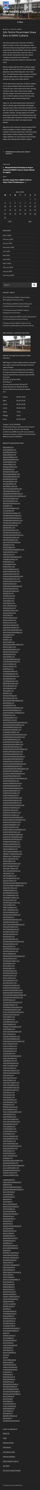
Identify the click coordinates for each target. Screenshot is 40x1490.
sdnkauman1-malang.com (11, 856)
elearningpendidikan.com (11, 474)
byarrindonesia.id (9, 1192)
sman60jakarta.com (9, 1129)
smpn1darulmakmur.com (11, 1121)
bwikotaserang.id (8, 1284)
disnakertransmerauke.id (11, 1421)
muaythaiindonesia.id (10, 1369)
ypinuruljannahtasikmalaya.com (13, 1165)
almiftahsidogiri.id (9, 1323)
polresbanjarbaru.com (10, 980)
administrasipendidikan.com (12, 489)
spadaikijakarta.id (9, 1180)
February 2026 (8, 239)
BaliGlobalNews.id (9, 1379)
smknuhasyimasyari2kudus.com (14, 1041)
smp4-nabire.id (8, 1274)
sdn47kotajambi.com (10, 1109)
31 (5, 217)
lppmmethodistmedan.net (11, 542)
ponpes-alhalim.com (10, 666)
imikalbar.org (7, 637)
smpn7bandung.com (10, 1078)
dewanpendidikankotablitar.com (13, 725)
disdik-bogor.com (9, 1151)
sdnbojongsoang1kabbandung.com (15, 883)
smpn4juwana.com (9, 608)
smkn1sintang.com (9, 1034)
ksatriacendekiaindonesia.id (12, 1187)
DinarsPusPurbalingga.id (11, 1391)
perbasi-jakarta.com (9, 620)
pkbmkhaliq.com (8, 703)
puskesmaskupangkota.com (12, 803)
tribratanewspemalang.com (12, 518)
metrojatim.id (7, 1372)
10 (5, 206)
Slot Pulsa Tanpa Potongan (12, 1470)
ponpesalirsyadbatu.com (11, 732)
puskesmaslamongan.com (11, 832)
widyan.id (6, 1333)
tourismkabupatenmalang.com (13, 1012)
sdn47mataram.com (10, 876)
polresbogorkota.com (10, 973)
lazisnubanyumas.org (10, 698)
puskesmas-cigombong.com (12, 839)
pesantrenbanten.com (10, 1148)
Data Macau (7, 1447)
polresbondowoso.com (10, 951)
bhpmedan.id (7, 1418)
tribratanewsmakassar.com (12, 523)
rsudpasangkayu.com (10, 717)
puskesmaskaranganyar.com (12, 800)
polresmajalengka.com (10, 939)
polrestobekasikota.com (11, 949)
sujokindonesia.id (9, 1197)
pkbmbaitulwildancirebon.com (13, 644)
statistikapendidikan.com (11, 476)
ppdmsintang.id (8, 1362)
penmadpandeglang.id (10, 1248)
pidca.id (5, 1357)
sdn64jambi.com (8, 873)
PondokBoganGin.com (10, 681)
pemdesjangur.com (9, 678)
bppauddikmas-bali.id (10, 1238)
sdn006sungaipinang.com (11, 844)
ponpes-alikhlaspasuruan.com (13, 751)
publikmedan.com (9, 547)
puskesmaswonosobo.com (12, 581)
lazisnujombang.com (10, 695)
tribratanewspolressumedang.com (14, 496)
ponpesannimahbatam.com (12, 729)
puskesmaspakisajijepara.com (13, 788)
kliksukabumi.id (8, 447)
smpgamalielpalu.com (10, 1005)
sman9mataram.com (10, 1131)
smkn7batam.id (8, 1411)
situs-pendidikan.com (10, 481)
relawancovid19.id (9, 1335)
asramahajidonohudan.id (11, 1328)
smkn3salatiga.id (8, 1277)
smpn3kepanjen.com (10, 1102)
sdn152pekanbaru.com (10, 895)
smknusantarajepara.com (11, 1039)
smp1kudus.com (8, 1075)
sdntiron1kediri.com (10, 880)
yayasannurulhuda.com (11, 625)
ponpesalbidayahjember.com (12, 766)
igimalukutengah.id (9, 1211)
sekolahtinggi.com (9, 1000)
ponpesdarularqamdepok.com (13, 744)
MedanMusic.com (9, 566)
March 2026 (7, 235)
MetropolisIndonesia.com (11, 503)
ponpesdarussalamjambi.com (13, 754)
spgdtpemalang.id (9, 1236)
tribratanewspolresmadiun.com (13, 941)
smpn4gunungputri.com (11, 1070)
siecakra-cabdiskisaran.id (11, 1296)
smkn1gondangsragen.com (12, 1031)
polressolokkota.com (10, 958)
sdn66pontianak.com (10, 890)
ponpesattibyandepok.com (12, 776)
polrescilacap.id (8, 1343)
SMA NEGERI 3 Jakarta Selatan (18, 13)
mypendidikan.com (9, 464)
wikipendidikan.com (9, 462)
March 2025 (7, 263)
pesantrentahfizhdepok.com (12, 710)
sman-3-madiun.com (10, 1046)
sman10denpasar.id (9, 1360)
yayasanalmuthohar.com (11, 627)
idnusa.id (6, 1355)
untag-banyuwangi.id (10, 1345)
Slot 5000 (6, 1466)
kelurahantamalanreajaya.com (13, 700)
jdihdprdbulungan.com (10, 683)
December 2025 (8, 247)
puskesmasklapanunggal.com (13, 834)
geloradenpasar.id (9, 1267)
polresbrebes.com (9, 968)
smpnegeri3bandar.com (11, 1090)
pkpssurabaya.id (8, 1233)
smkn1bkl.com (8, 615)
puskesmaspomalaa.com (11, 574)
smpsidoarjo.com (9, 1092)
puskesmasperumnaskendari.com (14, 820)
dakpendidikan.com (9, 454)
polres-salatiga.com (9, 953)
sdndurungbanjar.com (10, 849)
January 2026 (7, 243)
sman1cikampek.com (10, 1155)
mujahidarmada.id (9, 1326)
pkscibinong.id (8, 1399)
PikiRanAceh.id (8, 1374)
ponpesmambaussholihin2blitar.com (15, 749)
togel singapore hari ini (10, 1461)
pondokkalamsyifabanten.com (13, 708)
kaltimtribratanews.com (11, 530)
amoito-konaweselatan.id (11, 1279)
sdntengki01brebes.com (11, 897)
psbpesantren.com (9, 715)
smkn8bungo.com (9, 596)
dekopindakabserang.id (11, 1389)
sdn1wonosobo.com (10, 900)
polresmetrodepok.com (11, 498)
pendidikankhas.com (10, 452)
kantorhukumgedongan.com (12, 630)
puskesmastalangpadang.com (13, 576)
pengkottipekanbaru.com (11, 649)
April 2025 (6, 259)
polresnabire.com (9, 966)
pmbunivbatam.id (9, 1209)
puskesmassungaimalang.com (13, 817)
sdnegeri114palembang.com (12, 854)
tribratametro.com (9, 527)
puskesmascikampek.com (11, 790)
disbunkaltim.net (8, 635)
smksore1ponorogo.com (11, 1014)
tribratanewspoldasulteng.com (13, 535)
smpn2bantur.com (9, 603)
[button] (20, 408)
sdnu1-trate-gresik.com (11, 859)
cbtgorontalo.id (8, 1262)
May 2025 (6, 255)
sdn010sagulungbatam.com (12, 851)
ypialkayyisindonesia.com (11, 1170)
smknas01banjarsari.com (11, 1036)
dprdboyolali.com (9, 936)
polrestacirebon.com (10, 983)
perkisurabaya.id (8, 1396)
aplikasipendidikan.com (11, 459)
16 (35, 206)
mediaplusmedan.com (10, 559)
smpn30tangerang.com (11, 1063)
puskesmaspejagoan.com (11, 824)
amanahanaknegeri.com (11, 508)
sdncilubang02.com (9, 688)
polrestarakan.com (9, 963)
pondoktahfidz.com (9, 705)
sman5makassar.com (10, 1048)
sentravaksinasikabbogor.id (12, 1182)
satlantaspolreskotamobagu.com (14, 956)
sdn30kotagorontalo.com (11, 902)
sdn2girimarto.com (9, 613)
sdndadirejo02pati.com (10, 922)
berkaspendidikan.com (10, 472)
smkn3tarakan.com (9, 1141)
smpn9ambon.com (9, 1114)
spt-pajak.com (7, 506)
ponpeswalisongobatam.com (12, 771)
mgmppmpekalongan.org (11, 659)
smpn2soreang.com (9, 1068)
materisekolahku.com (10, 552)
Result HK (6, 1433)
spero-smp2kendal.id (10, 1204)
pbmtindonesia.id (9, 1289)
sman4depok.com (9, 1134)
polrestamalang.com (10, 971)
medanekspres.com (9, 564)
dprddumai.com (8, 593)
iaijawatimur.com (8, 545)
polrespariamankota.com (11, 985)
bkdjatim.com (7, 639)
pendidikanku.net (9, 469)
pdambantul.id (8, 1223)
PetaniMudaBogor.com (10, 540)
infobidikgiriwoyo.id (9, 1313)
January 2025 (7, 271)
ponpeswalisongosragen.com (13, 742)
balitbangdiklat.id (9, 1287)
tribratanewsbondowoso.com (13, 520)
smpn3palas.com (8, 600)
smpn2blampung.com (10, 1124)
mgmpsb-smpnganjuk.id (11, 1265)
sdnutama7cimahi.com (10, 932)
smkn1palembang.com (10, 1143)
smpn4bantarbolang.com (11, 661)
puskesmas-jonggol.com (11, 815)
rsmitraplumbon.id (9, 1404)
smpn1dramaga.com (10, 1058)
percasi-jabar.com (9, 642)
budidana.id (7, 1309)
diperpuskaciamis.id (9, 1231)
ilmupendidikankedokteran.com (13, 549)
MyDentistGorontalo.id (10, 1384)
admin (19, 29)
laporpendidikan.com (10, 467)
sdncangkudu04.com (10, 686)
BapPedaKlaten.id (9, 1408)
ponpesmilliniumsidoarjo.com (13, 761)
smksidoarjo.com (8, 1104)
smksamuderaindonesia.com (12, 1002)
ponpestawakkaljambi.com (12, 786)
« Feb (9, 221)
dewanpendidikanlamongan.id (13, 1189)
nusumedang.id (8, 1194)
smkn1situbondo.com (10, 1043)
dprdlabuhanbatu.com (10, 934)
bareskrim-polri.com (10, 622)
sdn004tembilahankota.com (12, 919)
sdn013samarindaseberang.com (14, 924)
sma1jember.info (8, 510)
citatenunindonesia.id (10, 1367)
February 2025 (8, 267)
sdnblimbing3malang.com (12, 863)
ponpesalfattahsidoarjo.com (12, 727)
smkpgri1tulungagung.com (12, 1026)
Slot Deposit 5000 (9, 1452)
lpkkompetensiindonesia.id (12, 1272)
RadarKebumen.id (9, 1377)
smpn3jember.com (9, 1153)
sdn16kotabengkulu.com (11, 878)
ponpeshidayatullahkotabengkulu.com (16, 768)
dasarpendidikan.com (10, 457)
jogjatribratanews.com (10, 525)
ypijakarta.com (8, 1158)
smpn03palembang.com (11, 1087)
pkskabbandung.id (9, 1240)
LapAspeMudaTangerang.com (13, 493)
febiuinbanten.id (8, 1282)
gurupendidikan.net (9, 484)
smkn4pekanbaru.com (10, 1138)
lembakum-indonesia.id (11, 1253)
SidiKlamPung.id (8, 1382)
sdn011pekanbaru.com (10, 910)
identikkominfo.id (9, 1306)
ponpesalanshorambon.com (12, 747)
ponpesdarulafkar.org (10, 671)
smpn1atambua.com (10, 605)
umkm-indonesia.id (9, 1406)
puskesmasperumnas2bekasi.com (14, 829)
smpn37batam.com (9, 1080)
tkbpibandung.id (8, 1216)
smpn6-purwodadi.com (11, 1119)
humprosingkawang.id (10, 1299)
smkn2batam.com (9, 1029)
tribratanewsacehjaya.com (11, 513)
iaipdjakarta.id (7, 1243)
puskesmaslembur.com (10, 588)
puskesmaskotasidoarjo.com (12, 798)
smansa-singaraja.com (10, 1136)
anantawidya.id (8, 1348)
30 (35, 214)
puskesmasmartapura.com (12, 822)
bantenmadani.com (9, 647)
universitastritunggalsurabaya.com (14, 995)
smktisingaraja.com (9, 1024)
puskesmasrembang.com (11, 988)
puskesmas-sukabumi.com (12, 812)
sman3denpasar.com (10, 1051)
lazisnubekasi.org (9, 657)
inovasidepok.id (8, 1338)
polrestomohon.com (10, 975)
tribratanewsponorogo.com (12, 515)
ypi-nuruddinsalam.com (11, 1168)
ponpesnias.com (8, 669)
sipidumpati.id (8, 1202)
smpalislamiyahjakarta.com (12, 1056)
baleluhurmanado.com (10, 652)
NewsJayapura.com (9, 654)
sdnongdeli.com (8, 691)
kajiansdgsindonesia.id (10, 1255)
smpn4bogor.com (9, 1097)
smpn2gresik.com (9, 1095)
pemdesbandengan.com (11, 676)
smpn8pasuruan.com (10, 1060)
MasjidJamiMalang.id (10, 1386)
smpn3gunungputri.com (11, 1082)
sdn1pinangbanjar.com (10, 912)
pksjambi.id (7, 1250)
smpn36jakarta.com (9, 1117)
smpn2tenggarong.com (11, 569)
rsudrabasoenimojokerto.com (13, 997)
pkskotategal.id (8, 1401)
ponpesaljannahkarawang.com (13, 759)
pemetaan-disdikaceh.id (11, 1257)
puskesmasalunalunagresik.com (13, 805)
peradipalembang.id (9, 1260)
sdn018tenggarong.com (11, 929)
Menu (21, 22)
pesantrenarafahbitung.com (12, 1146)
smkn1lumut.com (9, 598)
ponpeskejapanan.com (10, 674)
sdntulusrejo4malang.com (11, 914)
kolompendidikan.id (9, 1311)
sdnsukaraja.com (8, 917)
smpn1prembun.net (9, 664)
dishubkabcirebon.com (10, 610)
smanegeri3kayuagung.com (12, 557)
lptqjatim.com (7, 693)
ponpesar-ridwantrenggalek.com (14, 773)
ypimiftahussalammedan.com (13, 1160)
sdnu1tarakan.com (9, 905)
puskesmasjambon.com (11, 827)
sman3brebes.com (9, 1053)
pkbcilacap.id (7, 1199)
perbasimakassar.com (10, 618)
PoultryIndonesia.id (9, 1365)
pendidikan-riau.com (10, 720)
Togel (5, 1438)
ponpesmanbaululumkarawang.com (15, 778)
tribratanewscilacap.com (11, 537)
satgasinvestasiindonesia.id (12, 1226)
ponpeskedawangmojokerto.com (14, 737)
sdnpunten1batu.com (10, 888)
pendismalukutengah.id (11, 1206)
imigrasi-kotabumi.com (11, 1175)
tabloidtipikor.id (8, 1350)
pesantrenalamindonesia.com (13, 992)
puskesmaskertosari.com (11, 571)
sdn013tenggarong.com (11, 866)
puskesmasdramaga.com (11, 841)
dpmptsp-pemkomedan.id (11, 1394)
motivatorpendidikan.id (11, 1330)
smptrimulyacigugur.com (11, 1073)
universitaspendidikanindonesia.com (15, 722)
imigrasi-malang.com (10, 1172)
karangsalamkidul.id (10, 1340)
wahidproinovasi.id (9, 1318)
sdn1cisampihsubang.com (11, 871)
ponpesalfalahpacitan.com (11, 739)
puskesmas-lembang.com (11, 807)
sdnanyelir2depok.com (10, 927)
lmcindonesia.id (8, 1228)
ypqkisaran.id (7, 1184)
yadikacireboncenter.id (10, 1214)
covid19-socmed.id (9, 1304)
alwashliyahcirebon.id (10, 1245)
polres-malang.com (9, 978)
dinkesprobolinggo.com (11, 591)
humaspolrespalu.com (10, 944)
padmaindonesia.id (9, 1292)
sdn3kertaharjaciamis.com (12, 846)
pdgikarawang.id (8, 1301)
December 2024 (8, 275)
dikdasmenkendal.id (9, 1294)
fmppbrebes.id (8, 1221)
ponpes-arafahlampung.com (12, 783)
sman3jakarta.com (9, 1126)
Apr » (30, 221)
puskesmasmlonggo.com (11, 793)
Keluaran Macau (8, 1443)
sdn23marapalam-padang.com (13, 885)
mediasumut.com (9, 554)
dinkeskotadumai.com (10, 1107)
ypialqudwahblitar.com (10, 1163)
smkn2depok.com (9, 1017)
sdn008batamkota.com (10, 893)
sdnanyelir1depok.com (10, 868)
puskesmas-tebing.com (10, 810)
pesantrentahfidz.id (9, 1352)
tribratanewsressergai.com (12, 532)
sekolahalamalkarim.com (11, 491)
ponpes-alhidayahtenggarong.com (14, 764)
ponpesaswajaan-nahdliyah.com (13, 712)
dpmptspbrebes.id (9, 1219)
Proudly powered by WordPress (12, 1485)
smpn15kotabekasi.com (11, 1085)
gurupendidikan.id (9, 1321)
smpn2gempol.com (9, 450)
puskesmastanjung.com (11, 795)
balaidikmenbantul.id (10, 1416)
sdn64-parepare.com (10, 907)
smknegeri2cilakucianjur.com (12, 1007)
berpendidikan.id (8, 1316)
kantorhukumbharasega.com (12, 632)
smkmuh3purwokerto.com (12, 1009)
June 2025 (6, 251)
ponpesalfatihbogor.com (11, 781)
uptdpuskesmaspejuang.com (12, 586)
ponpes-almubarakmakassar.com (14, 756)
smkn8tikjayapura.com (10, 1022)
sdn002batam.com (9, 861)
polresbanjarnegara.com (11, 961)
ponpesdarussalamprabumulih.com (15, 734)
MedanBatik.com (8, 562)
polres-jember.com (9, 946)
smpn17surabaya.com (10, 1065)
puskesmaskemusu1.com (11, 579)
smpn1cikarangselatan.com (12, 1112)
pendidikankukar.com (10, 479)
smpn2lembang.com (10, 1100)
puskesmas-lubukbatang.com (13, 837)
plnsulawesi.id (7, 1413)
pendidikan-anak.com (10, 486)
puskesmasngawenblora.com (13, 990)
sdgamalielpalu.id (9, 1270)
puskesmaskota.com (10, 583)
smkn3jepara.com (9, 1019)
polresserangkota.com (10, 501)
